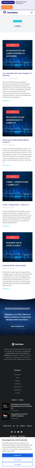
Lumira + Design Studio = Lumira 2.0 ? (16, 205)
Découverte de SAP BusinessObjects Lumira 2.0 (16, 141)
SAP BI (5, 78)
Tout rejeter (17, 464)
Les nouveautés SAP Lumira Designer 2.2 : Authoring (17, 74)
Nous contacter (16, 326)
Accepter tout (17, 455)
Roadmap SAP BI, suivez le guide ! (14, 265)
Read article (6, 100)
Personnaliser (17, 460)
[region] (17, 452)
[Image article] (17, 55)
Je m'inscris (7, 7)
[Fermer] (33, 439)
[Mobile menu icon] (31, 12)
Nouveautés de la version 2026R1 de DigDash (19, 415)
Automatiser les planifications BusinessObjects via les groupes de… (21, 406)
